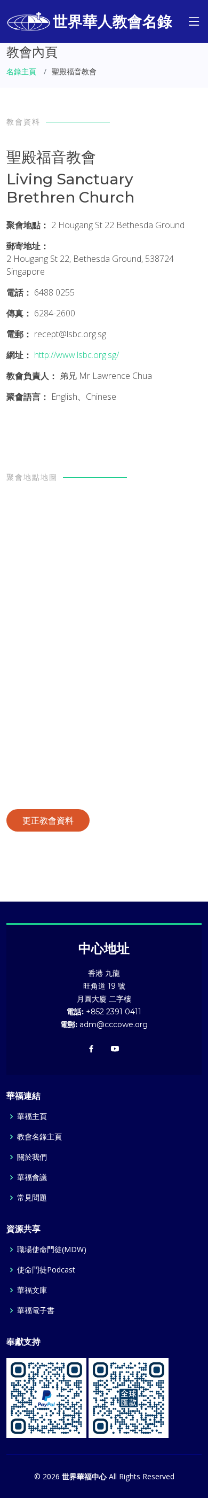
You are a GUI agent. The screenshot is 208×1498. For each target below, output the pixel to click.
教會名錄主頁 (39, 1136)
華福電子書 (35, 1310)
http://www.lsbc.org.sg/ (76, 355)
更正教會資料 (48, 820)
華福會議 (32, 1177)
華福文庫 (32, 1290)
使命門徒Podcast (46, 1270)
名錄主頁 (21, 71)
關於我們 (32, 1157)
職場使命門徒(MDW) (51, 1249)
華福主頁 (32, 1116)
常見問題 (32, 1197)
